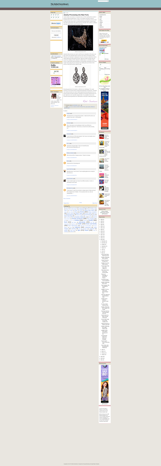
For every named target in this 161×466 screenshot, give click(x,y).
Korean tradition (88, 213)
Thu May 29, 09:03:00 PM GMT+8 (72, 119)
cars (65, 220)
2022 (101, 226)
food (65, 222)
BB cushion (80, 207)
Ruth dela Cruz (70, 188)
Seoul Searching (68, 215)
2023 (101, 224)
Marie (68, 161)
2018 (101, 232)
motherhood (88, 227)
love (71, 227)
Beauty (100, 16)
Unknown (69, 122)
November (103, 242)
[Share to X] (80, 105)
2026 (101, 219)
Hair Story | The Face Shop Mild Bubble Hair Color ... (105, 312)
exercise (85, 220)
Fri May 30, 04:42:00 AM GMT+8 (72, 184)
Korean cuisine (70, 213)
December (103, 241)
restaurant (91, 228)
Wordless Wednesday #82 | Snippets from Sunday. (105, 308)
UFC (91, 215)
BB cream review (73, 207)
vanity (94, 230)
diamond (74, 106)
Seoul (94, 214)
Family (100, 25)
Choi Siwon (74, 209)
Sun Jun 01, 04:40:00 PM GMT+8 (72, 195)
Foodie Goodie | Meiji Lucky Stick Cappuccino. (105, 267)
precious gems (67, 107)
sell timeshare (104, 418)
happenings (66, 223)
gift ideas (74, 222)
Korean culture (78, 213)
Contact (68, 1)
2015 (101, 237)
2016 (101, 236)
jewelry (89, 106)
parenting (73, 228)
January (103, 354)
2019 (101, 231)
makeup (77, 227)
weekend (72, 231)
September (104, 246)
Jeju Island (71, 212)
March (103, 351)
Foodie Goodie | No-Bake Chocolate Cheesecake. (105, 316)
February (103, 352)
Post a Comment (67, 198)
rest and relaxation (83, 228)
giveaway (82, 222)
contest (76, 220)
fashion (78, 106)
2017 (101, 234)
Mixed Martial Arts (70, 214)
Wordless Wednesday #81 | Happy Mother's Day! (105, 327)
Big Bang (86, 207)
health (80, 224)
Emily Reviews (70, 178)
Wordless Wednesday (80, 217)
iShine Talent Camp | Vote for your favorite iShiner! (105, 271)
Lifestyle (101, 22)
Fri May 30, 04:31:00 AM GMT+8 (72, 175)
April (102, 349)
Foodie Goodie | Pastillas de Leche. (107, 195)
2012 (101, 358)
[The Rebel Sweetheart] (56, 56)
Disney (93, 209)
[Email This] (78, 105)
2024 (101, 222)
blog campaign (90, 218)
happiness (73, 223)
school (65, 230)
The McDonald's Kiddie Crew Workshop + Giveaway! (107, 189)
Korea (82, 212)
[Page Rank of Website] (56, 71)
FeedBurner (59, 37)
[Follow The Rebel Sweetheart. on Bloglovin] (56, 24)
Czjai (59, 94)
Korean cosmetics (92, 212)
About (56, 1)
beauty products (77, 218)
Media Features (62, 1)
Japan (65, 212)
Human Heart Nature (89, 210)
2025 (101, 221)
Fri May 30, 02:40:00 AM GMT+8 (72, 149)
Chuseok (88, 209)
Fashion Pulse (82, 106)
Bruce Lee (68, 209)
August (103, 247)
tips (79, 230)
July (102, 249)
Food (100, 19)
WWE (73, 217)
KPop (75, 212)
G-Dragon (71, 210)
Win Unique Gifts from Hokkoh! (107, 181)
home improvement (72, 225)
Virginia (68, 113)
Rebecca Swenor (70, 152)
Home (52, 1)
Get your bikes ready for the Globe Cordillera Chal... (105, 320)
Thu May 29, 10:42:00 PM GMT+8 (72, 130)
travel (86, 230)
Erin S (68, 143)
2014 (101, 239)
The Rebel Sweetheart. (60, 4)
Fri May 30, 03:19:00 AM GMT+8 (72, 165)
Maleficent (93, 106)
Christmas (81, 209)
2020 (101, 229)
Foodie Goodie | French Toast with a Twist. (105, 342)
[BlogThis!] (79, 105)
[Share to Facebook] (81, 105)
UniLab (95, 215)
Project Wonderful (86, 214)
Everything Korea (102, 14)
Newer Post (66, 203)
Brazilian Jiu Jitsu (93, 207)
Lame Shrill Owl (70, 169)
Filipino (65, 210)
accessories (70, 106)
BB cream (66, 207)
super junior (72, 230)
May (102, 252)
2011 (101, 359)
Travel (100, 17)
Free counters (53, 85)
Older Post (95, 203)
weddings (66, 231)
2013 (101, 356)
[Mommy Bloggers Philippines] (105, 84)
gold (86, 106)
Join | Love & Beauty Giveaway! (107, 160)
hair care (92, 222)
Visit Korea (68, 217)
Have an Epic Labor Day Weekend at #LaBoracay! (105, 346)
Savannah (69, 133)
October (103, 244)
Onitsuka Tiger (79, 214)
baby (90, 217)
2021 (101, 227)
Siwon (82, 215)
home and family (91, 224)
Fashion (100, 20)
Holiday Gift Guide (78, 210)
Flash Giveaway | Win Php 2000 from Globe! (105, 286)
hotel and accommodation (85, 225)
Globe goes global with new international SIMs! (105, 296)
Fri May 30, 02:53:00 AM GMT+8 (72, 157)
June (102, 251)
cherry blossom (70, 220)
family (91, 220)
